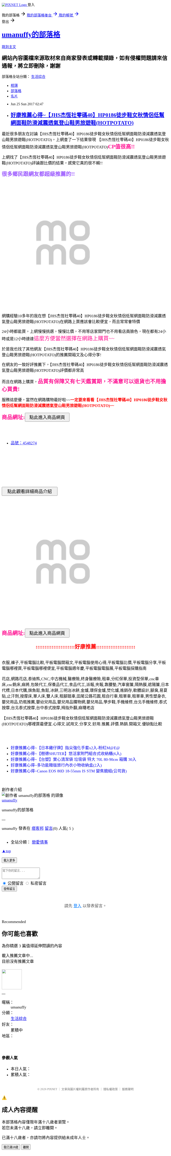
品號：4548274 (24, 443)
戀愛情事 (40, 842)
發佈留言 (9, 889)
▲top (6, 851)
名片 (14, 96)
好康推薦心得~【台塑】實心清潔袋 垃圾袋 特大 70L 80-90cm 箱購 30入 (73, 759)
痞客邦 (38, 828)
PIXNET (52, 1089)
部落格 (16, 91)
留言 (49, 828)
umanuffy (9, 800)
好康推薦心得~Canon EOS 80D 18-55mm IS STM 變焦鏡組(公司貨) (69, 771)
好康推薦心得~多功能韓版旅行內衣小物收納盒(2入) (56, 765)
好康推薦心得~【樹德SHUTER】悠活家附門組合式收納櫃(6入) (66, 753)
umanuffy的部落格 (31, 34)
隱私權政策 (110, 1089)
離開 (26, 1147)
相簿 (14, 85)
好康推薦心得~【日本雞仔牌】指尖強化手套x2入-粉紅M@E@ (65, 748)
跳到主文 (9, 47)
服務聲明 (128, 1089)
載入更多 (9, 860)
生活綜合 (38, 77)
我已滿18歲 (11, 1147)
